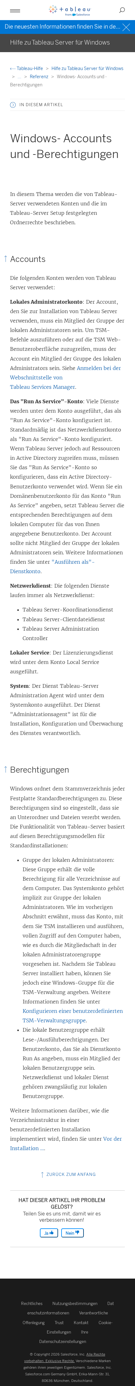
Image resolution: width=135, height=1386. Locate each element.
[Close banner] (127, 26)
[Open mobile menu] (15, 10)
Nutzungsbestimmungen (74, 1303)
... (20, 76)
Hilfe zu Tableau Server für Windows (87, 68)
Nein (70, 1233)
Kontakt (81, 1322)
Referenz (39, 76)
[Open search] (122, 10)
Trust (59, 1322)
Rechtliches (31, 1303)
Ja (46, 1233)
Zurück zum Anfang (70, 1174)
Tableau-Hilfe (30, 68)
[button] (13, 105)
